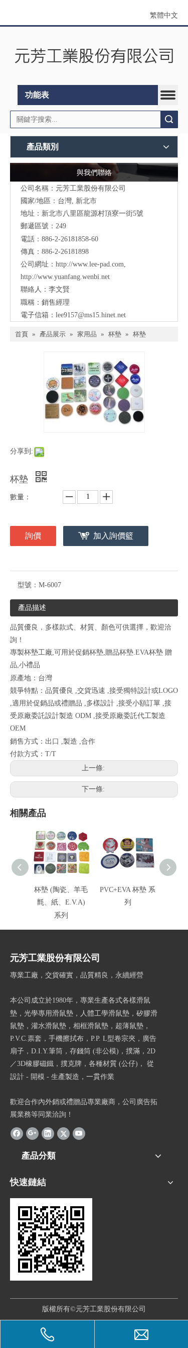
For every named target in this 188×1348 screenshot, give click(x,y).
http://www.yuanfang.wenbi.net (65, 277)
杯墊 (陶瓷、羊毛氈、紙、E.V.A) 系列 (61, 902)
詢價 (33, 535)
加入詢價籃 (113, 535)
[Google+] (32, 1132)
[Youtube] (79, 1132)
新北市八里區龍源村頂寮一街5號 (92, 213)
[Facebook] (17, 1132)
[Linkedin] (48, 1132)
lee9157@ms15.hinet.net (91, 315)
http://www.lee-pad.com (90, 264)
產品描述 (32, 607)
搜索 (168, 119)
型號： (28, 585)
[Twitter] (63, 1132)
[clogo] (94, 56)
